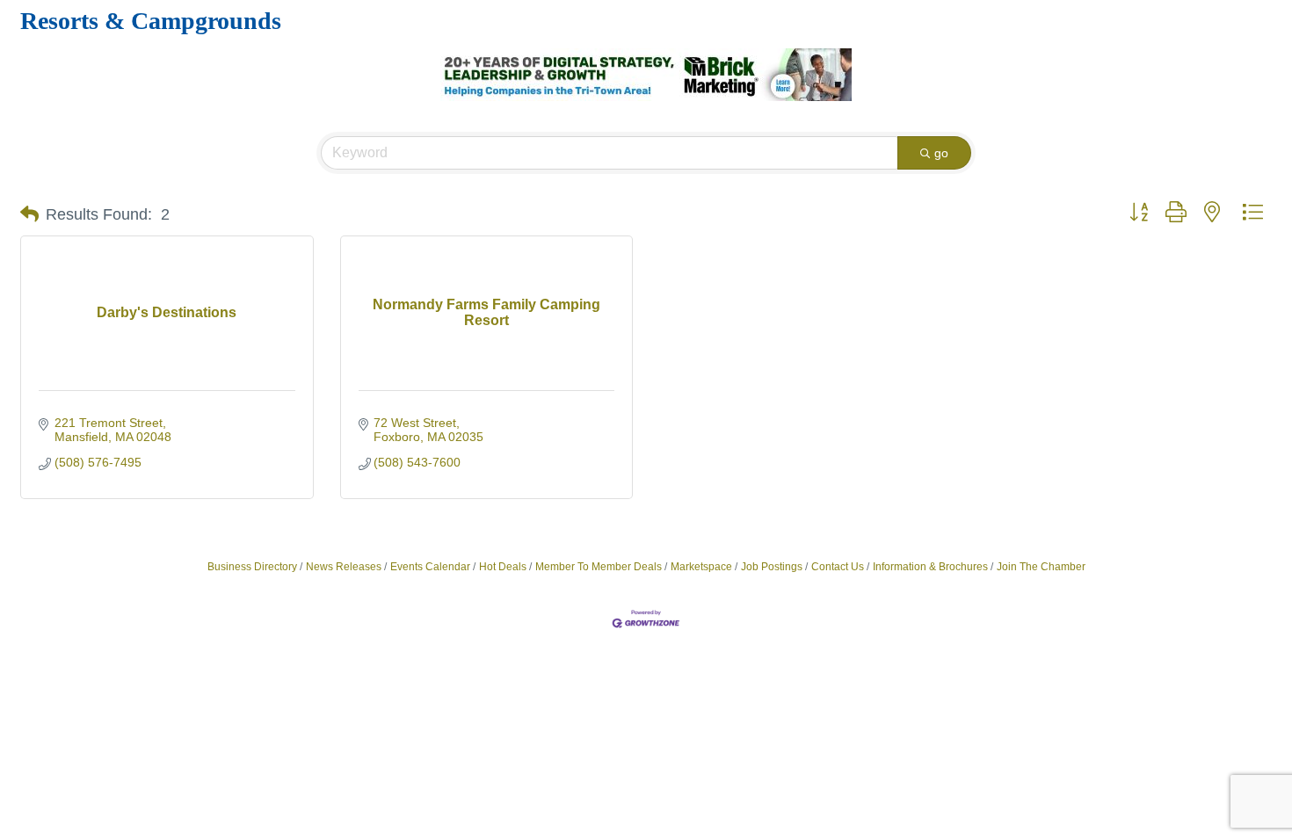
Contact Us (837, 567)
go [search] (941, 153)
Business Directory (252, 567)
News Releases (343, 567)
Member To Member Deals (598, 567)
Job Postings (771, 567)
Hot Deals (502, 567)
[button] (29, 214)
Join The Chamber (1041, 567)
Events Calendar (430, 567)
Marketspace (701, 567)
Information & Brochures (930, 567)
